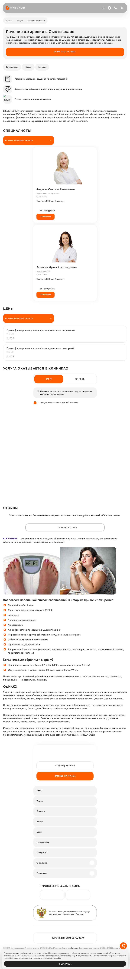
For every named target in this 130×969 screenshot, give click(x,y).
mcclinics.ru (73, 947)
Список (79, 378)
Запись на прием (65, 775)
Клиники (42, 67)
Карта (49, 378)
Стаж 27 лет (41, 196)
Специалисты (12, 67)
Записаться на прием (65, 51)
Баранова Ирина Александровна (56, 267)
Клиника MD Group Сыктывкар (50, 201)
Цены (28, 67)
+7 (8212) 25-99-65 (116, 8)
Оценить (79, 914)
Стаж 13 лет (41, 274)
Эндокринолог (43, 271)
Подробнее (45, 216)
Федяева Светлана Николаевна (55, 189)
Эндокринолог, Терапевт (47, 193)
